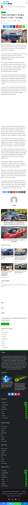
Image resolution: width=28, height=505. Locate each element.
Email (2, 307)
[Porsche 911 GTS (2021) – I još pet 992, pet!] (21, 266)
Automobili (7, 9)
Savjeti (3, 343)
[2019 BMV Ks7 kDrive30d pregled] (7, 252)
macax (4, 20)
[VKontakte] (19, 192)
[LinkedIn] (9, 192)
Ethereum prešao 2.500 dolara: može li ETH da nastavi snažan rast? (7, 385)
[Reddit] (17, 192)
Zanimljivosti (4, 338)
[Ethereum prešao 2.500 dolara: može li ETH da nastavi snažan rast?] (7, 379)
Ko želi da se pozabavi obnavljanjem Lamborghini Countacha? (6, 273)
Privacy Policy (5, 332)
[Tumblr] (11, 192)
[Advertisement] (14, 111)
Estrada (3, 345)
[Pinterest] (14, 192)
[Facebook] (4, 192)
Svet (3, 341)
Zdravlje (3, 336)
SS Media (23, 491)
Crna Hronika (5, 347)
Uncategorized (5, 404)
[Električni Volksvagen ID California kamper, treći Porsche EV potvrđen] (21, 252)
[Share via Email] (22, 192)
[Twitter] (6, 192)
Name (2, 302)
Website (3, 312)
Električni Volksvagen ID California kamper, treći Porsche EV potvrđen (21, 258)
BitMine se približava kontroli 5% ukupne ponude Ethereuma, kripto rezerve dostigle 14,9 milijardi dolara (20, 386)
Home (3, 9)
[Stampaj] (24, 192)
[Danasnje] (6, 2)
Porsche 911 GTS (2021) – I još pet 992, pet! (21, 271)
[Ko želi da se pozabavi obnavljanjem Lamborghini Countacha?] (7, 266)
